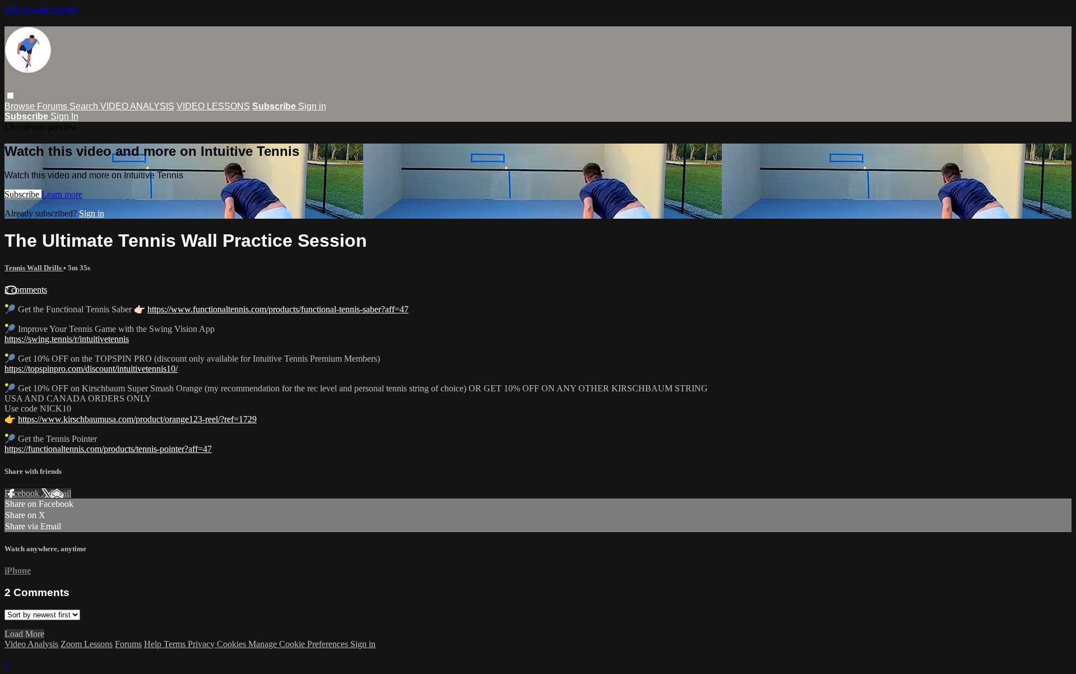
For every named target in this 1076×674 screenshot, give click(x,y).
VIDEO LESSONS (213, 106)
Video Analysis (31, 644)
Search (84, 106)
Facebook (22, 493)
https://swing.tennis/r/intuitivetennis (66, 339)
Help (154, 644)
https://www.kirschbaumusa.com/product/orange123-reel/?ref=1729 (137, 419)
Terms (176, 644)
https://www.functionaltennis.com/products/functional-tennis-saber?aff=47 (278, 309)
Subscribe (22, 194)
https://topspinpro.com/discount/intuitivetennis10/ (91, 368)
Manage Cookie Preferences (299, 644)
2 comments (25, 289)
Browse (20, 106)
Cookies (232, 644)
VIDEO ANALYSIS (137, 106)
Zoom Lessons (87, 644)
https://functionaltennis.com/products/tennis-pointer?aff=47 (108, 449)
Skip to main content (40, 9)
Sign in (312, 106)
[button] (10, 95)
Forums (53, 106)
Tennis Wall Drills (33, 268)
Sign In (64, 116)
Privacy (202, 644)
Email (60, 493)
